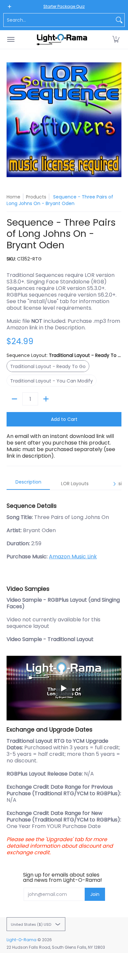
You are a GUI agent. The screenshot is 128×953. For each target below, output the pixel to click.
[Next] (114, 484)
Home (13, 197)
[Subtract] (14, 399)
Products (36, 197)
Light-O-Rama (21, 940)
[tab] (28, 484)
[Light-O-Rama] (62, 39)
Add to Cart (64, 419)
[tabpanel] (64, 676)
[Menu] (10, 39)
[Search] (119, 20)
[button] (115, 39)
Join (94, 894)
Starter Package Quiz (64, 6)
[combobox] (59, 20)
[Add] (46, 399)
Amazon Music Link (73, 556)
